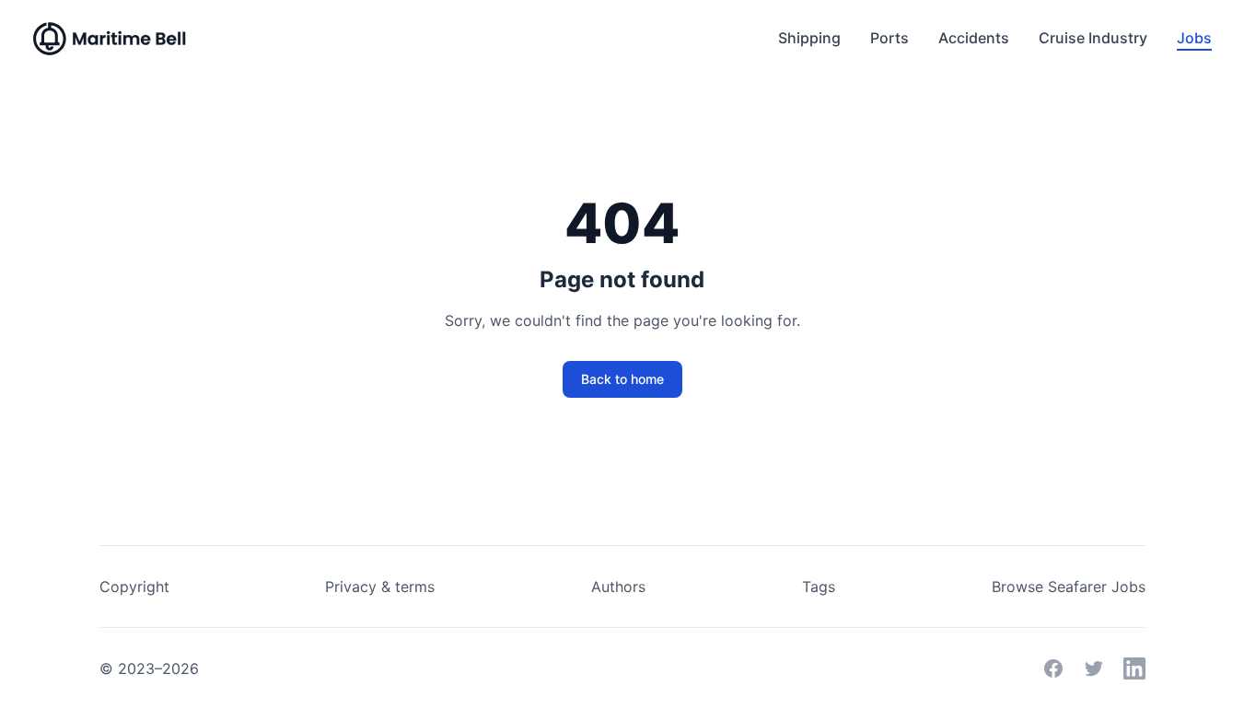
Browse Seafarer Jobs (1068, 586)
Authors (618, 586)
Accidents (973, 38)
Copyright (134, 586)
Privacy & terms (380, 586)
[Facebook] (1053, 668)
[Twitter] (1094, 668)
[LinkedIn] (1134, 668)
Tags (818, 586)
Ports (889, 38)
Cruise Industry (1093, 38)
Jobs (1194, 38)
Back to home (622, 379)
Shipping (809, 38)
